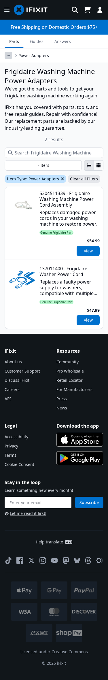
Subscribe (89, 502)
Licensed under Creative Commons (54, 651)
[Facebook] (19, 560)
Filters (43, 165)
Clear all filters (84, 179)
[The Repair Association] (99, 560)
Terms (10, 455)
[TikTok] (8, 560)
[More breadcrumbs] (8, 55)
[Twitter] (31, 560)
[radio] (89, 165)
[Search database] (75, 10)
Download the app (77, 426)
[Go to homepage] (33, 10)
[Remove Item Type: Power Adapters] (62, 179)
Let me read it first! (28, 513)
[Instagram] (42, 560)
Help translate (49, 542)
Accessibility (16, 436)
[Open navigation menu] (7, 10)
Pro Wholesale (70, 371)
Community (67, 361)
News (61, 408)
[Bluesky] (77, 561)
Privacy (11, 446)
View (88, 251)
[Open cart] (87, 10)
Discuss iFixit (17, 380)
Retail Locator (69, 380)
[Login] (100, 9)
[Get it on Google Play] (79, 458)
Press (61, 398)
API (8, 398)
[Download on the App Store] (79, 440)
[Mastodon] (65, 560)
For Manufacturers (74, 389)
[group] (93, 165)
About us (13, 361)
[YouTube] (54, 560)
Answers (62, 41)
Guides (36, 41)
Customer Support (22, 371)
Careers (12, 389)
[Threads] (88, 560)
